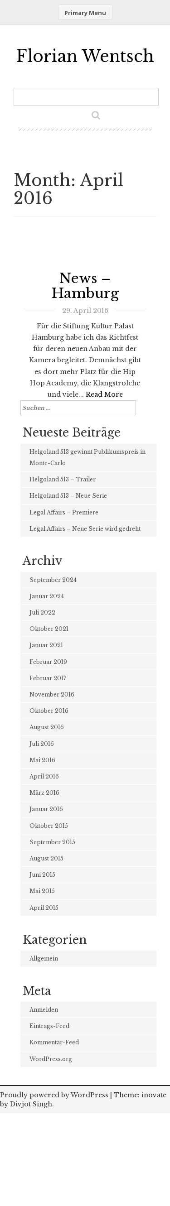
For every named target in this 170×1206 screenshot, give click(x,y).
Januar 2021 (46, 645)
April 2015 (43, 907)
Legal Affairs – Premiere (63, 512)
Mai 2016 (42, 760)
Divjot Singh (31, 1104)
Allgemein (43, 958)
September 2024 (53, 580)
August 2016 (46, 727)
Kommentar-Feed (54, 1042)
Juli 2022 (42, 612)
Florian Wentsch (85, 56)
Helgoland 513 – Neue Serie (68, 495)
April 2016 (44, 776)
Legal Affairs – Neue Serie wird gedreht (85, 528)
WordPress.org (50, 1059)
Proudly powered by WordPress (54, 1095)
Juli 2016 (41, 743)
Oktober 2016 (48, 710)
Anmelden (43, 1009)
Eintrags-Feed (49, 1026)
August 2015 (46, 858)
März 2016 (44, 792)
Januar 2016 (46, 809)
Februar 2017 (47, 678)
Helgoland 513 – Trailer (62, 479)
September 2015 (52, 842)
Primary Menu (85, 13)
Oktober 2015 (48, 825)
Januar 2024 (46, 596)
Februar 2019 (48, 661)
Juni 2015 (42, 874)
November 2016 (51, 694)
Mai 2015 (42, 891)
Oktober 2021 (48, 628)
